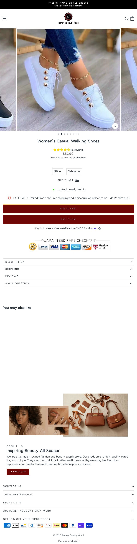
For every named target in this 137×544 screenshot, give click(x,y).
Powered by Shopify (68, 541)
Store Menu (12, 502)
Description (15, 262)
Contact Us (12, 486)
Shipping (55, 157)
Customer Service (17, 494)
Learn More (18, 471)
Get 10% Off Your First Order (26, 519)
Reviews (11, 276)
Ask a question (17, 283)
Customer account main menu (27, 511)
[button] (62, 150)
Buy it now (68, 219)
